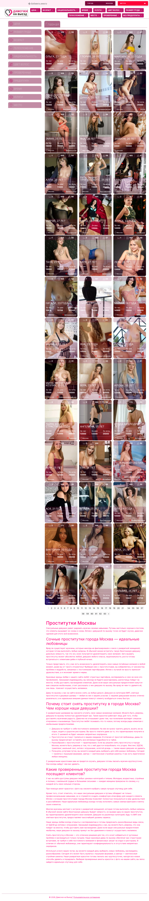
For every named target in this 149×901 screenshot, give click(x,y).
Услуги (98, 10)
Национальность (66, 10)
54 (129, 608)
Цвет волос (114, 10)
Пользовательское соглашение (86, 897)
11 (82, 608)
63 (105, 614)
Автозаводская (70, 315)
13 (90, 608)
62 (100, 614)
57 (142, 608)
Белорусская (71, 150)
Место (94, 15)
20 (118, 608)
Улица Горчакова (104, 356)
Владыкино (72, 274)
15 (98, 608)
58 (83, 614)
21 (123, 608)
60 (92, 614)
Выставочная (105, 191)
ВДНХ (143, 109)
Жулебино (107, 479)
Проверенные (110, 15)
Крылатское (71, 233)
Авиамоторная (105, 602)
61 (96, 614)
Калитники (106, 68)
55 (133, 608)
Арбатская (106, 274)
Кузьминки (72, 602)
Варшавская (106, 397)
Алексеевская (70, 561)
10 (78, 608)
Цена (33, 10)
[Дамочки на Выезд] (16, 12)
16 (102, 608)
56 (137, 608)
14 (94, 608)
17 (106, 608)
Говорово (72, 438)
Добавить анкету (38, 3)
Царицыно (141, 233)
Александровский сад (67, 397)
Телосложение (76, 15)
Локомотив (72, 68)
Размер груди (133, 10)
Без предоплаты (131, 15)
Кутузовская (140, 438)
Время (85, 10)
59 (87, 614)
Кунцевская (140, 561)
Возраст (47, 10)
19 (114, 608)
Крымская (141, 602)
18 (110, 608)
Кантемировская (69, 109)
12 (86, 608)
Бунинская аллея (138, 520)
